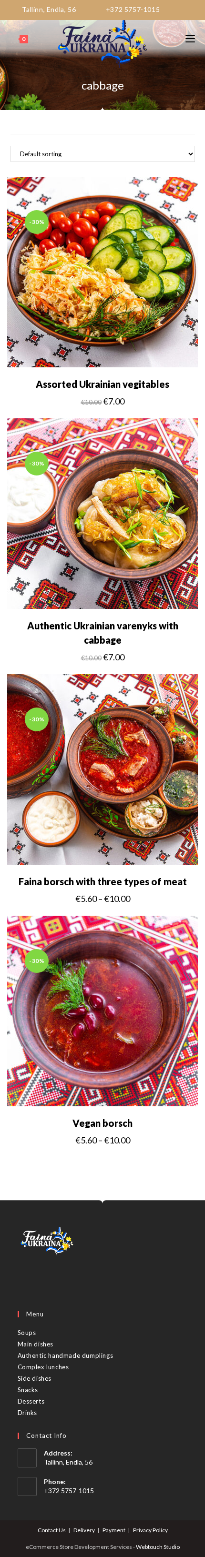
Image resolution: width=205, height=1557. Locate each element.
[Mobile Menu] (190, 39)
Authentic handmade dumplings (65, 1355)
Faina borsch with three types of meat (103, 881)
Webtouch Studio (158, 1546)
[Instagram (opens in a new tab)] (186, 9)
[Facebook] (24, 1278)
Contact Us (52, 1530)
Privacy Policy (150, 1530)
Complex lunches (43, 1367)
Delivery (84, 1530)
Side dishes (35, 1378)
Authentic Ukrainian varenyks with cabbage (102, 633)
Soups (27, 1332)
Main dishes (36, 1344)
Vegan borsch (102, 1123)
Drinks (28, 1412)
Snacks (28, 1390)
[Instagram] (37, 1278)
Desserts (31, 1401)
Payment (113, 1530)
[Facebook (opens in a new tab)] (172, 9)
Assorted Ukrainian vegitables (102, 384)
